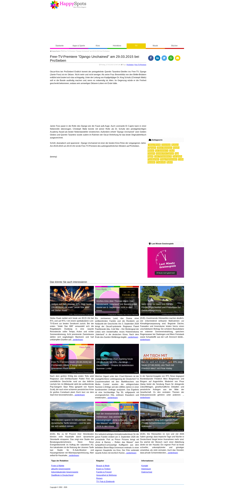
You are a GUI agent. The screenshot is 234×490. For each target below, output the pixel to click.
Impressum (146, 469)
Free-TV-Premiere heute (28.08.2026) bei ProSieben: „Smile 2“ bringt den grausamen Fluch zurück (71, 365)
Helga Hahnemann (168, 159)
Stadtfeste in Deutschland (62, 475)
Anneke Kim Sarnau (165, 153)
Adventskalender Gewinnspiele (64, 472)
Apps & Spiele (79, 46)
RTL (72, 314)
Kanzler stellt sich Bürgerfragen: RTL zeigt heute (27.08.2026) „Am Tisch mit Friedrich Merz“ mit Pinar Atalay (161, 365)
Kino (98, 46)
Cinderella (160, 162)
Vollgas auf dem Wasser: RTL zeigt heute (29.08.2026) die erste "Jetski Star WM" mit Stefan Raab (71, 307)
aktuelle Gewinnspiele (60, 469)
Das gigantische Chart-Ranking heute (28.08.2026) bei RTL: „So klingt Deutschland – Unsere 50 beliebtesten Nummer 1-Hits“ (115, 364)
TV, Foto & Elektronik (105, 481)
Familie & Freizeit (104, 472)
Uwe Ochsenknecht (163, 156)
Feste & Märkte (57, 466)
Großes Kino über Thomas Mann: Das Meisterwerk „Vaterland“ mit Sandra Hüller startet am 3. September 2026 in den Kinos (116, 306)
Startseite (59, 46)
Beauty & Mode (103, 466)
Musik (155, 46)
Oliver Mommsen (164, 148)
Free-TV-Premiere (140, 65)
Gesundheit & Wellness (106, 475)
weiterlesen (78, 340)
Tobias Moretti (154, 145)
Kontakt (144, 466)
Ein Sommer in (161, 151)
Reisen (99, 478)
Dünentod (166, 145)
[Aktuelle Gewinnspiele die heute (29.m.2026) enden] (165, 277)
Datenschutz (146, 472)
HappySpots (55, 51)
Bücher (174, 46)
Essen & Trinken (103, 469)
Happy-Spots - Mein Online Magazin (68, 5)
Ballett (169, 162)
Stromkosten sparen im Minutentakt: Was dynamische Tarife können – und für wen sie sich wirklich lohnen (71, 423)
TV (136, 46)
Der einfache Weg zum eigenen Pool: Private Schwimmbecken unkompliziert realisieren (160, 423)
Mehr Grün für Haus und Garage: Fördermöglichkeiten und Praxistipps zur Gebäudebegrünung (161, 307)
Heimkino (117, 46)
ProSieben (130, 65)
